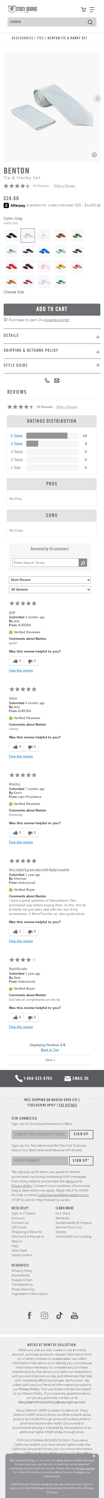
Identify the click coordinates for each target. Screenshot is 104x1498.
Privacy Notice (85, 1468)
